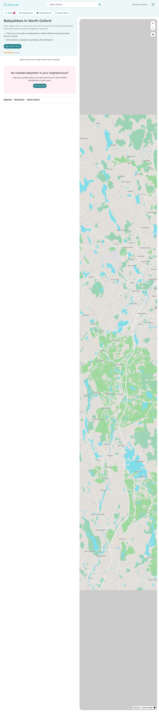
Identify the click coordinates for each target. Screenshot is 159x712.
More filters (63, 13)
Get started (39, 86)
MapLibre (137, 708)
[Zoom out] (153, 28)
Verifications (45, 13)
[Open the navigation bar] (153, 4)
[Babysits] (11, 4)
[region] (118, 364)
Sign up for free (12, 46)
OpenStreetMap (147, 708)
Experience (27, 13)
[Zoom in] (153, 23)
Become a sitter (139, 4)
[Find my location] (153, 34)
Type (11, 13)
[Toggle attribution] (154, 707)
